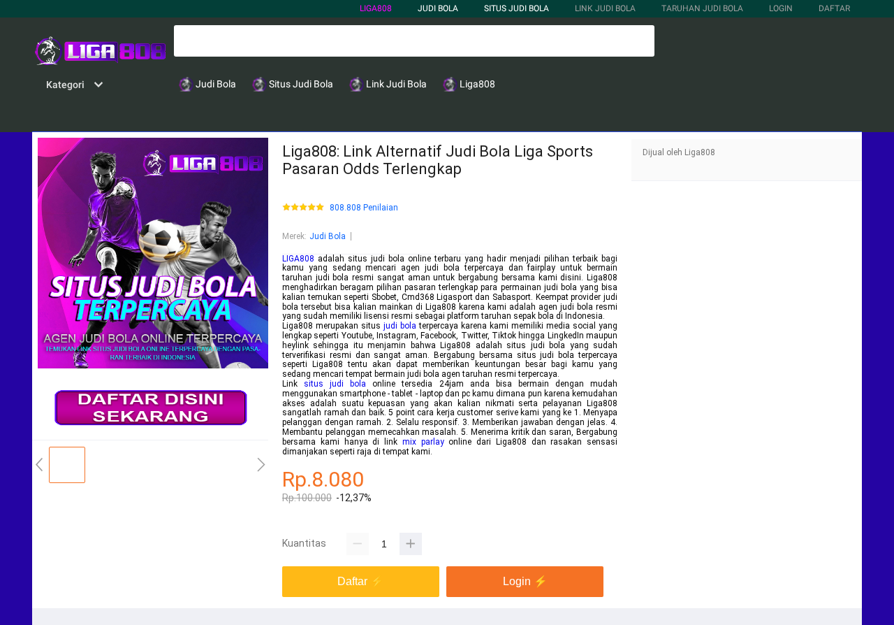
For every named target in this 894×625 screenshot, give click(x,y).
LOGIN (781, 8)
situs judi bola (335, 384)
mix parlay (423, 442)
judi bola (399, 326)
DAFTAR (834, 8)
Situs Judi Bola (516, 8)
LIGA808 (376, 8)
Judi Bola (327, 236)
